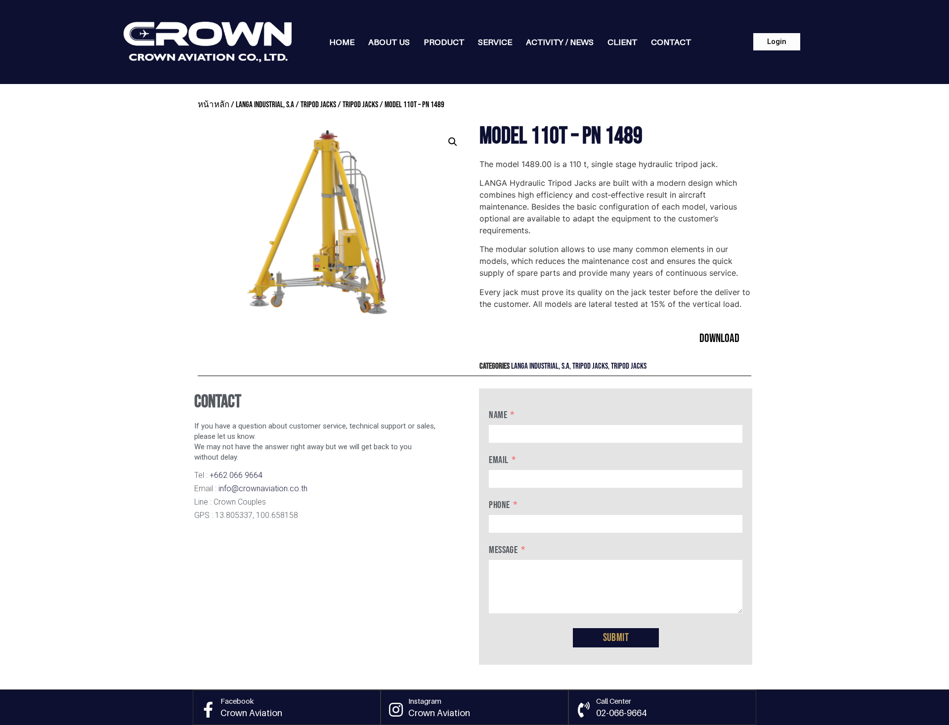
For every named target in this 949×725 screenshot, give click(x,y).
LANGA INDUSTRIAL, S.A (265, 105)
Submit (616, 637)
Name (498, 415)
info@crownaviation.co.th (262, 488)
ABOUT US (389, 42)
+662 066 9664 (236, 475)
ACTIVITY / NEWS (560, 42)
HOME (341, 42)
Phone (499, 505)
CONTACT (671, 42)
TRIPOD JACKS (318, 105)
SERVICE (495, 42)
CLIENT (622, 42)
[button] (776, 41)
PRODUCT (444, 42)
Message (503, 550)
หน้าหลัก (213, 105)
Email (498, 460)
